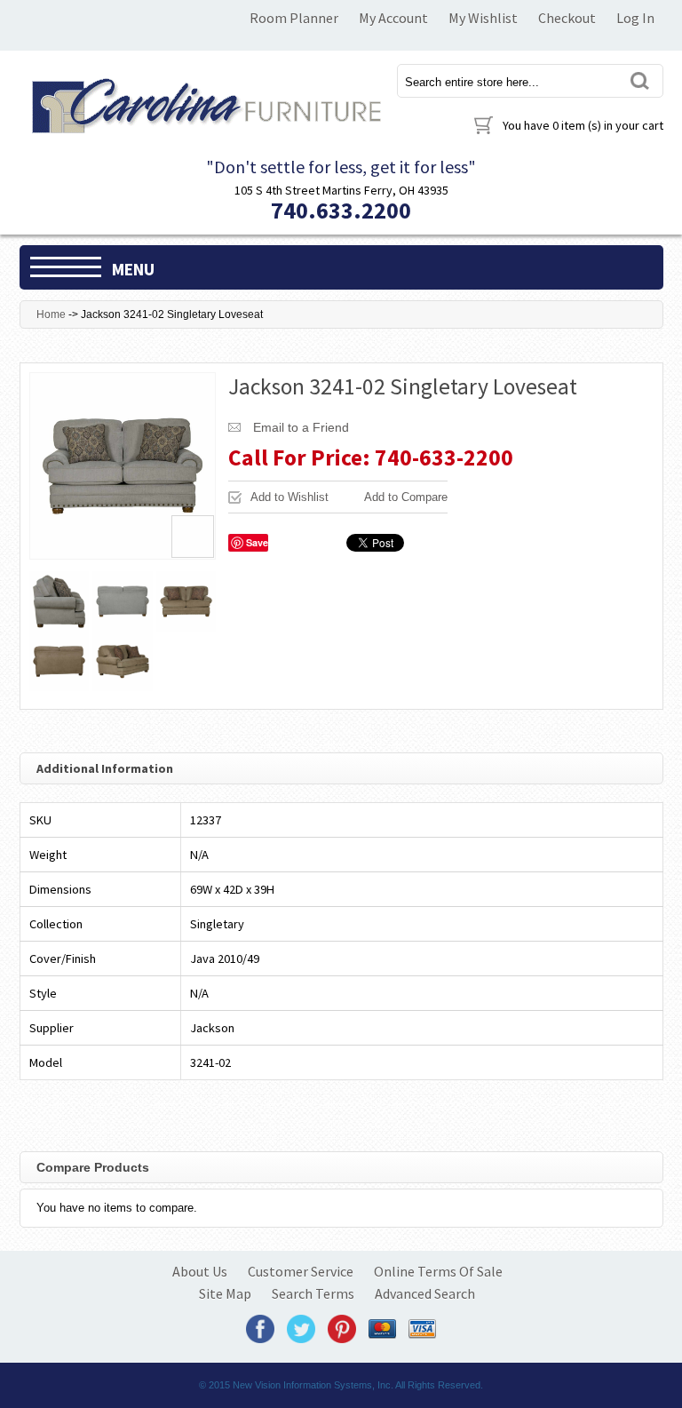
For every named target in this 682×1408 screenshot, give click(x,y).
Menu (133, 269)
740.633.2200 (341, 210)
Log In (635, 17)
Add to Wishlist (289, 497)
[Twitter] (301, 1327)
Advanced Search (425, 1293)
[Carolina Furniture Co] (204, 103)
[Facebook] (260, 1327)
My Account (393, 17)
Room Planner (294, 17)
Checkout (567, 17)
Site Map (225, 1293)
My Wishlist (483, 17)
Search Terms (313, 1293)
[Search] (639, 80)
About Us (199, 1271)
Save (257, 542)
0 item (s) (583, 125)
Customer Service (300, 1271)
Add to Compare (406, 497)
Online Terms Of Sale (438, 1271)
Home (51, 314)
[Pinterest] (342, 1327)
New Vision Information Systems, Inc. (313, 1385)
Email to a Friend (301, 427)
